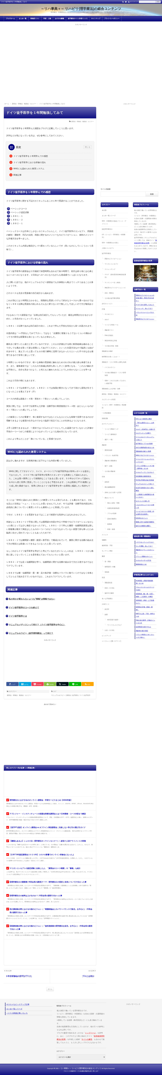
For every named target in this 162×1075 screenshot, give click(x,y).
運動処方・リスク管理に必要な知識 (114, 362)
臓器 (103, 556)
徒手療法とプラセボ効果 (144, 444)
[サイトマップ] (129, 2)
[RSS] (123, 2)
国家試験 (105, 418)
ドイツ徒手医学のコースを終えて (24, 607)
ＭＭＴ (107, 320)
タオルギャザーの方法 (143, 560)
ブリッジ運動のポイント (144, 556)
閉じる (87, 147)
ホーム (50, 989)
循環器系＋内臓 (110, 567)
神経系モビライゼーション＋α (115, 288)
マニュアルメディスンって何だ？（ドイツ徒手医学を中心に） (37, 624)
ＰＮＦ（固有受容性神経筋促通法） (115, 276)
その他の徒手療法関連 (112, 298)
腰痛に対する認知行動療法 (145, 522)
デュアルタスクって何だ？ (145, 484)
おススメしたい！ (108, 424)
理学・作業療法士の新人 (110, 243)
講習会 (68, 695)
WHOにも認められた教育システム (28, 168)
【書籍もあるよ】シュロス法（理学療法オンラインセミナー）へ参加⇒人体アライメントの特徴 (48, 841)
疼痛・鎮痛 (111, 529)
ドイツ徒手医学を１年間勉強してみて (34, 113)
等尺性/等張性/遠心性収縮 (145, 480)
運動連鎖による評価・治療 (111, 389)
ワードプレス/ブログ (114, 625)
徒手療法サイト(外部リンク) (77, 18)
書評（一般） (109, 439)
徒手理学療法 (106, 253)
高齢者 (104, 445)
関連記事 (17, 175)
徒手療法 (75, 695)
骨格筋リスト (34, 18)
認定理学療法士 (107, 229)
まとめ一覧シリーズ (109, 215)
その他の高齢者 (110, 471)
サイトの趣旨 (87, 1039)
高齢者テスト (109, 330)
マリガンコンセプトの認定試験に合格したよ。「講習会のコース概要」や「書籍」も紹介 (45, 868)
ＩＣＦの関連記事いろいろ (17, 1013)
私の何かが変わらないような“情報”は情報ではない (32, 599)
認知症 (107, 482)
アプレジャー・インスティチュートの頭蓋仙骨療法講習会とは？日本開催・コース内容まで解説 (48, 814)
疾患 (103, 577)
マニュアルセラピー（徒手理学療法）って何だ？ (31, 633)
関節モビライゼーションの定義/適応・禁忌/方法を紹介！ (145, 298)
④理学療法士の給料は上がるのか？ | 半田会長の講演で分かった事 (36, 896)
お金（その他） (110, 630)
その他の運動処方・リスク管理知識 (115, 374)
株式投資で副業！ (113, 620)
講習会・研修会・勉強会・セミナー (82, 121)
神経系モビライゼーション (145, 319)
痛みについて (109, 498)
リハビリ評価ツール (111, 325)
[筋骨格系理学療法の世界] (145, 273)
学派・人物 (47, 18)
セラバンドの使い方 (143, 501)
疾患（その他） (110, 588)
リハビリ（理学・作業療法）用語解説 (114, 406)
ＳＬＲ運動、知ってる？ (144, 546)
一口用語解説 (106, 413)
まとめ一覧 (22, 18)
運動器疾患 (108, 583)
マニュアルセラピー (58, 695)
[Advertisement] (81, 43)
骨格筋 (107, 572)
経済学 (107, 609)
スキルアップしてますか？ (145, 472)
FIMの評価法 (109, 335)
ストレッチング (110, 269)
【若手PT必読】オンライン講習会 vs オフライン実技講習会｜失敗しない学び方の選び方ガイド (48, 827)
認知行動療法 (111, 519)
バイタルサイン (110, 367)
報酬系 (104, 540)
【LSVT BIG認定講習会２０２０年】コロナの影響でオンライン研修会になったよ (42, 855)
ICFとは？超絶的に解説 (144, 419)
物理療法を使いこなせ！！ (111, 357)
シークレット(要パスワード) (111, 641)
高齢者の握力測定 (142, 631)
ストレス (105, 535)
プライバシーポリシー (111, 18)
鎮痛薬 (109, 524)
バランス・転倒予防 (111, 455)
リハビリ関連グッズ (111, 429)
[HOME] (126, 2)
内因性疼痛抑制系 (113, 508)
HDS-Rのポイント (142, 518)
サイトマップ (134, 2)
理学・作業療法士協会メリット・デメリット (114, 222)
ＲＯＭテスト (109, 314)
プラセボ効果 (111, 513)
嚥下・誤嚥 (108, 466)
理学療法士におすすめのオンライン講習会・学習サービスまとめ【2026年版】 (41, 800)
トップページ (90, 1033)
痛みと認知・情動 (113, 503)
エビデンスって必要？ (143, 433)
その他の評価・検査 (111, 346)
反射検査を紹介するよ (143, 627)
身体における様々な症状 (113, 492)
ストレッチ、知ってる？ (144, 308)
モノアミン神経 (107, 551)
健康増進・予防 (107, 545)
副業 (106, 614)
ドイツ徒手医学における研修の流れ (29, 162)
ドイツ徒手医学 (85, 695)
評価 (103, 309)
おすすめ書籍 (59, 18)
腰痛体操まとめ (141, 564)
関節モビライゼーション (113, 259)
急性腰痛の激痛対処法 (143, 476)
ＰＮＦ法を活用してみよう (145, 305)
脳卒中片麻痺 (109, 593)
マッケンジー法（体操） (113, 282)
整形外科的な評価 (111, 341)
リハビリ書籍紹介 (111, 434)
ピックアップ (106, 636)
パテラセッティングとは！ (145, 542)
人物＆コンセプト (108, 248)
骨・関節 (108, 561)
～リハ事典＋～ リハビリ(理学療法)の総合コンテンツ (81, 9)
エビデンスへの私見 (109, 399)
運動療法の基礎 (107, 351)
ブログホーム (10, 18)
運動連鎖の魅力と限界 (143, 451)
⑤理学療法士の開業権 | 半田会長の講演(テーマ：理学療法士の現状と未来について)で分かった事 (48, 882)
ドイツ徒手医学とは (18, 616)
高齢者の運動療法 (111, 461)
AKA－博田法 (109, 293)
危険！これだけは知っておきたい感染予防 (115, 382)
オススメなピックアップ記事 (17, 1004)
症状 (103, 477)
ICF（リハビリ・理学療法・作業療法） (113, 236)
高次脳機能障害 (110, 487)
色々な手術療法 (107, 598)
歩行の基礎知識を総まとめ (145, 447)
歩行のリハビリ (107, 304)
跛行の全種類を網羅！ (143, 526)
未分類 (104, 210)
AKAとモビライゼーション (145, 455)
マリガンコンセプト (111, 264)
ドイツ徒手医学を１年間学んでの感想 (30, 156)
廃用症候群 (108, 450)
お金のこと (105, 604)
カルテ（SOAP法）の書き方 (145, 429)
